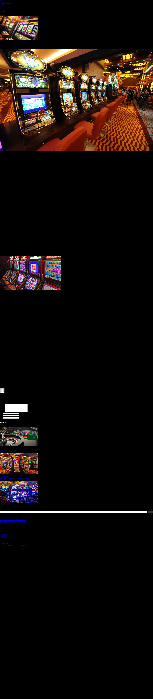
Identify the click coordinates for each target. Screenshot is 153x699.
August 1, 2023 (5, 10)
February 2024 (5, 535)
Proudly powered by (6, 545)
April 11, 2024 (5, 476)
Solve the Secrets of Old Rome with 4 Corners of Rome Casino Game (11, 506)
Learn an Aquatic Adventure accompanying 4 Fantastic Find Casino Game (14, 521)
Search (1, 510)
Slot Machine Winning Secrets (5, 396)
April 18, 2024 (5, 447)
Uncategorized (2, 15)
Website (1, 417)
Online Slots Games (6, 4)
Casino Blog (2, 0)
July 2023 (4, 538)
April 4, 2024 (4, 504)
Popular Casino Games (6, 3)
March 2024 (4, 534)
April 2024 (4, 532)
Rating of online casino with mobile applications (9, 398)
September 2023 (5, 536)
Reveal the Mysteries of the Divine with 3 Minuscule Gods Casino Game (14, 517)
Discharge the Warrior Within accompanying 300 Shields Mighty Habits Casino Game (14, 478)
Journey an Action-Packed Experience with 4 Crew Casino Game (12, 522)
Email (1, 415)
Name (1, 413)
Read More (2, 452)
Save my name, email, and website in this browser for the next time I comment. (16, 420)
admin (3, 11)
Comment (2, 411)
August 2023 (4, 537)
